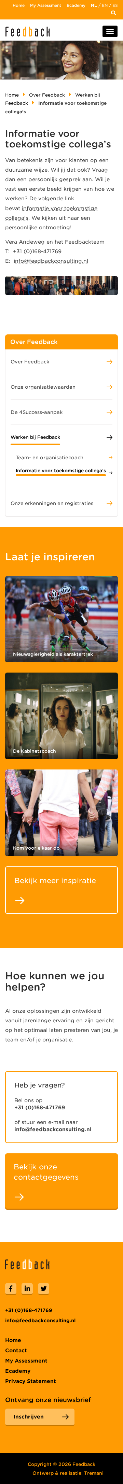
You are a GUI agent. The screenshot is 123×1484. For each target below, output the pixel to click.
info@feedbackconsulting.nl (51, 261)
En (105, 5)
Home (19, 5)
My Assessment (45, 5)
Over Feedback (47, 95)
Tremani (94, 1473)
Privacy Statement (30, 1381)
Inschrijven (29, 1417)
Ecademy (76, 5)
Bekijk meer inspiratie (55, 880)
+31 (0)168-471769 (39, 1108)
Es (115, 5)
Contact (16, 1351)
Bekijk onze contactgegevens (46, 1172)
